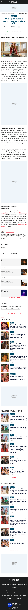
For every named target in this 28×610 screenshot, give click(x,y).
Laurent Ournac (4, 310)
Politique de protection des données (13, 592)
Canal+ (4, 287)
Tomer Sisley (18, 306)
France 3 (4, 277)
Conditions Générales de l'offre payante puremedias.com (13, 595)
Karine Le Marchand (4, 308)
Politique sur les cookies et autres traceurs (13, 590)
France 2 (4, 267)
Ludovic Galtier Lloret (10, 232)
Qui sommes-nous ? (21, 584)
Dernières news (6, 13)
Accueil (2, 13)
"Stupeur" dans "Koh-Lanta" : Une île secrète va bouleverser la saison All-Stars (18, 429)
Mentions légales (13, 587)
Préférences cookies (16, 598)
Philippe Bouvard (4, 306)
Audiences (3, 247)
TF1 (4, 257)
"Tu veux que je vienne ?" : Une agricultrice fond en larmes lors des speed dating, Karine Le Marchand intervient (18, 461)
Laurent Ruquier (11, 306)
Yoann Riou (18, 308)
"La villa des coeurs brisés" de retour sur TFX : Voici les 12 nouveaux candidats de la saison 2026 (18, 471)
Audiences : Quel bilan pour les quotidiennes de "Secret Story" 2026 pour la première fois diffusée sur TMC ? (18, 379)
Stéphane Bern (11, 310)
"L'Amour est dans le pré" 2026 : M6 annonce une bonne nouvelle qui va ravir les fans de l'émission (17, 336)
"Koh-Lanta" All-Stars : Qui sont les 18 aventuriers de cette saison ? (18, 437)
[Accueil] (13, 2)
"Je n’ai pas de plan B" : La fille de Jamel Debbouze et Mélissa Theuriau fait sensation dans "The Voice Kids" (18, 326)
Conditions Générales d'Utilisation (8, 584)
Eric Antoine (12, 308)
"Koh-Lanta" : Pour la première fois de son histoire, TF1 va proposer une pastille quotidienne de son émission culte (18, 358)
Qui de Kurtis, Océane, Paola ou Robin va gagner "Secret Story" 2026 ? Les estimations (18, 368)
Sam (12, 61)
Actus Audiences (12, 13)
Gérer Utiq (9, 598)
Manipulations (4, 213)
